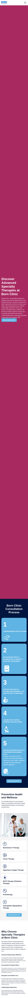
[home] (4, 2)
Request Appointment (9, 320)
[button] (24, 3)
